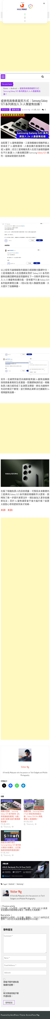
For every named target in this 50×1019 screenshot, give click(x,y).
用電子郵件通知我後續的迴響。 (11, 983)
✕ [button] (44, 3)
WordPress (14, 1015)
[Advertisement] (25, 46)
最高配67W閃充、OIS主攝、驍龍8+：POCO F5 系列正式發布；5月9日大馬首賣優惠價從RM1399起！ (25, 918)
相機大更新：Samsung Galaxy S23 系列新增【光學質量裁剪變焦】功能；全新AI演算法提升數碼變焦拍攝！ (11, 816)
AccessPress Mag (32, 1015)
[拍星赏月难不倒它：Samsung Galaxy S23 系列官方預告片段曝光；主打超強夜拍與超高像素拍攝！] (11, 835)
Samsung (20, 884)
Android (14, 88)
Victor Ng (27, 110)
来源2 (10, 510)
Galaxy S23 (42, 152)
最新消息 (15, 109)
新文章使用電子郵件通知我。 (11, 994)
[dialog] (25, 11)
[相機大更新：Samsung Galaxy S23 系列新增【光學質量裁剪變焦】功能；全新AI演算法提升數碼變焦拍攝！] (11, 804)
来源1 (3, 510)
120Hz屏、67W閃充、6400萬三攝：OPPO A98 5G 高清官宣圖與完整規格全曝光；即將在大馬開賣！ (24, 909)
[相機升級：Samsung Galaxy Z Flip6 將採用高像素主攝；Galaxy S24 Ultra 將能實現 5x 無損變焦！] (34, 804)
